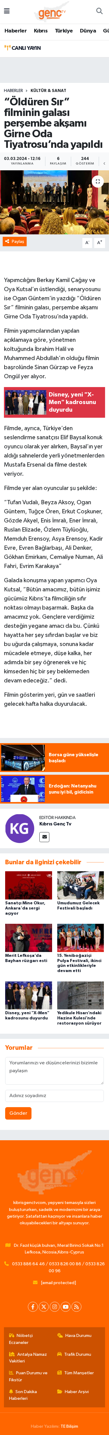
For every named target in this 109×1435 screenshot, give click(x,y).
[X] (44, 1307)
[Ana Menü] (7, 11)
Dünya (88, 31)
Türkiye (64, 31)
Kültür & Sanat (48, 91)
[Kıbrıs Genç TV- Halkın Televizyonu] (52, 11)
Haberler (16, 31)
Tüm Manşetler (79, 1373)
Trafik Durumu (77, 1354)
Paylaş (18, 241)
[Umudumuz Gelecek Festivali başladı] (80, 885)
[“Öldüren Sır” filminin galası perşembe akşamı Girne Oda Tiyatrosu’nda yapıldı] (54, 202)
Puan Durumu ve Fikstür (28, 1376)
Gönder (18, 1113)
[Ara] (99, 12)
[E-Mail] (44, 837)
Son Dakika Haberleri (23, 1395)
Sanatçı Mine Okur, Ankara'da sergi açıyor (25, 908)
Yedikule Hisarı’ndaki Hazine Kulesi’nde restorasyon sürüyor (79, 1018)
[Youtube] (66, 1307)
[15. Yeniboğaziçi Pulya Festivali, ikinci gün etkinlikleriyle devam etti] (80, 937)
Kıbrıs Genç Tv (55, 823)
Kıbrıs (41, 31)
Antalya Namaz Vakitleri (28, 1357)
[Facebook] (33, 1307)
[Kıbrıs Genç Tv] (19, 828)
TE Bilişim (69, 1426)
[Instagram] (55, 1307)
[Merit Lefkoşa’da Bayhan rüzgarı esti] (28, 937)
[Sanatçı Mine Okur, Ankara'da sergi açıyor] (28, 885)
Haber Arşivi (77, 1391)
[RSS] (76, 1307)
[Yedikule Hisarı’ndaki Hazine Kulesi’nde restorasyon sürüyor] (80, 995)
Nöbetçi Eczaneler (21, 1339)
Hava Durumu (78, 1335)
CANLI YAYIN (25, 48)
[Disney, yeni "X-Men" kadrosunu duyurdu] (28, 995)
